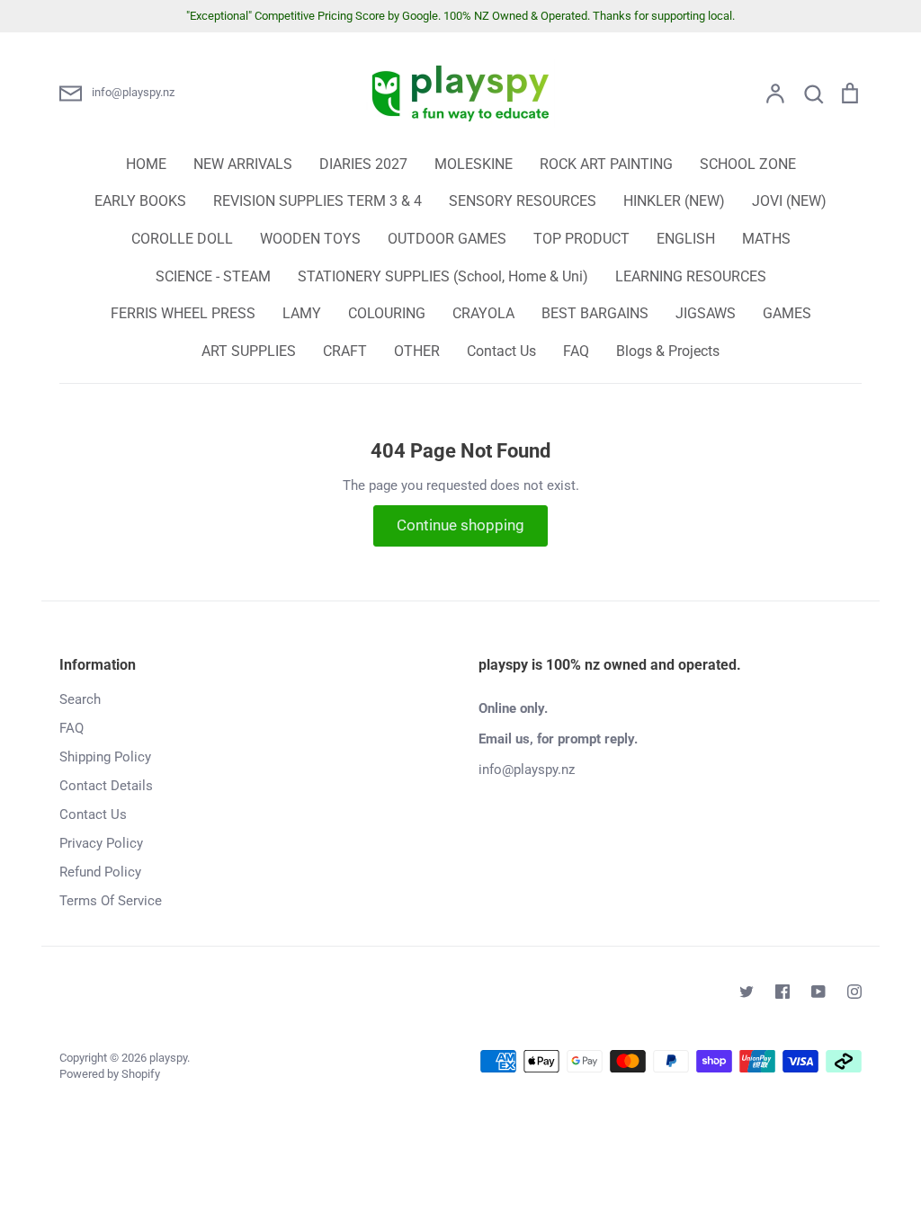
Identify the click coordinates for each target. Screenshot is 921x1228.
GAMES (787, 313)
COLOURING (386, 313)
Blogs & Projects (668, 351)
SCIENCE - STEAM (213, 276)
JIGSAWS (705, 313)
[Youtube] (818, 992)
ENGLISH (686, 238)
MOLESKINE (473, 164)
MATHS (766, 238)
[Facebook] (782, 992)
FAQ (576, 351)
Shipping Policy (105, 757)
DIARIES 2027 (363, 164)
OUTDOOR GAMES (447, 238)
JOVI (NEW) (789, 200)
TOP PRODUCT (581, 238)
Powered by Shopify (109, 1074)
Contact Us (501, 351)
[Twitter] (747, 992)
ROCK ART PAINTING (606, 164)
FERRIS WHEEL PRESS (183, 313)
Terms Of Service (110, 901)
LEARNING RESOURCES (690, 276)
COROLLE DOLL (182, 238)
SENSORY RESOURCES (522, 200)
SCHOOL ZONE (748, 164)
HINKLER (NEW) (674, 200)
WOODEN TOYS (310, 238)
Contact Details (106, 786)
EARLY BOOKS (140, 200)
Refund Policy (100, 872)
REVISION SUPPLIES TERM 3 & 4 (317, 200)
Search (80, 699)
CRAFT (345, 351)
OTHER (417, 351)
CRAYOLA (483, 313)
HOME (146, 164)
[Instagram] (854, 992)
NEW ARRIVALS (242, 164)
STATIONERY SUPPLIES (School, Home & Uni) (443, 276)
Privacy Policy (101, 843)
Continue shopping (460, 525)
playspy (168, 1057)
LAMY (301, 313)
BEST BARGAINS (594, 313)
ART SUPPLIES (248, 351)
